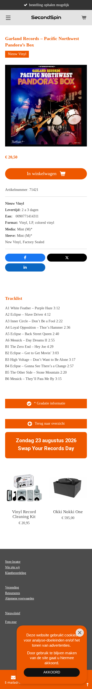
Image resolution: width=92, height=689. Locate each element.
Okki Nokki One (68, 511)
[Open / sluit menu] (8, 18)
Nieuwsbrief (12, 613)
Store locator (12, 561)
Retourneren (12, 593)
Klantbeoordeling (15, 573)
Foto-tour (11, 622)
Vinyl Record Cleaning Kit (24, 514)
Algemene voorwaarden (19, 598)
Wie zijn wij (12, 567)
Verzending (12, 587)
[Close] (80, 633)
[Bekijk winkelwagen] (83, 18)
